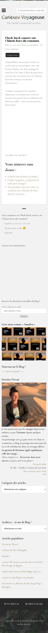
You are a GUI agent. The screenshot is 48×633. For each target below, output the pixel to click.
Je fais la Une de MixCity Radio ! (23, 176)
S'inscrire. (24, 316)
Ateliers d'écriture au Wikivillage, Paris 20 (21, 571)
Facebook (12, 603)
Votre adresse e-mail (11, 306)
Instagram (35, 603)
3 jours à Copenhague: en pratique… (18, 577)
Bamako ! (6, 556)
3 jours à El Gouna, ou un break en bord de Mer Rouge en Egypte (22, 564)
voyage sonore (13, 55)
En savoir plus (39, 464)
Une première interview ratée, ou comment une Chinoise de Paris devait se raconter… (23, 190)
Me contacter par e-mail (35, 471)
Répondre (8, 232)
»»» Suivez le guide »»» (13, 371)
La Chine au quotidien (27, 45)
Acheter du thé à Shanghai (14, 550)
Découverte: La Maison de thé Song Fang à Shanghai (22, 585)
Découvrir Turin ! (10, 544)
